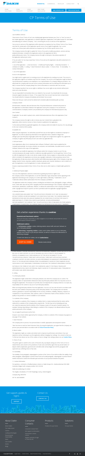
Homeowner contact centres (30, 434)
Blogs (6, 446)
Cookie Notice (44, 237)
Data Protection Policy (47, 327)
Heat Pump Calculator (41, 10)
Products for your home (51, 426)
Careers (7, 430)
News (6, 439)
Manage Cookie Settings (44, 242)
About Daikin (8, 426)
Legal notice (17, 453)
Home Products (19, 10)
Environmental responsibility (9, 436)
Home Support (30, 10)
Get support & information (32, 431)
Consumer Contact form (31, 429)
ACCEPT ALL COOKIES (25, 242)
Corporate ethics (47, 453)
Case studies (8, 441)
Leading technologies (11, 433)
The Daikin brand (9, 428)
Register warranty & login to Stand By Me (32, 438)
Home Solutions (8, 10)
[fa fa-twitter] (72, 453)
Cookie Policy (68, 337)
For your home (69, 426)
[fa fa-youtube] (77, 453)
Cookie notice (25, 453)
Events (7, 444)
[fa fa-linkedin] (75, 453)
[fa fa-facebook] (69, 453)
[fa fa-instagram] (80, 453)
